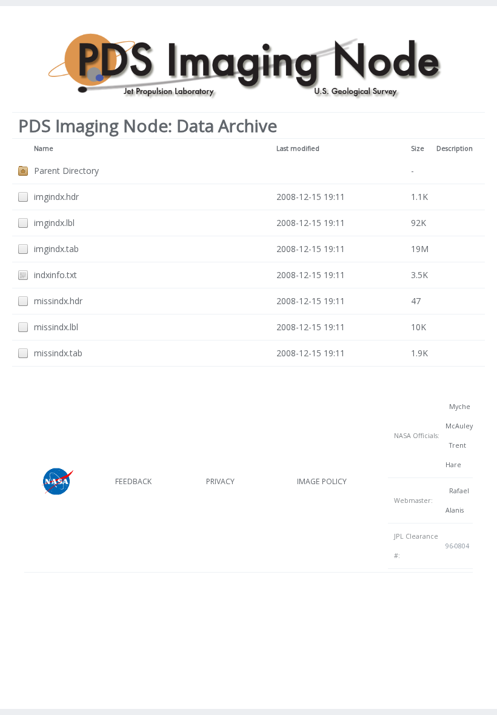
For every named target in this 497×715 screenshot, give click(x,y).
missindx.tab (58, 353)
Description (454, 148)
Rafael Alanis (457, 500)
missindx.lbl (56, 327)
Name (43, 148)
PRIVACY (220, 481)
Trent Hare (455, 455)
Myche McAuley (459, 416)
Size (417, 148)
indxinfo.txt (55, 275)
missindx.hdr (58, 301)
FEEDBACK (133, 481)
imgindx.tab (56, 248)
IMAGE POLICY (322, 481)
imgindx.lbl (54, 222)
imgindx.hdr (56, 196)
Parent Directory (66, 170)
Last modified (297, 148)
